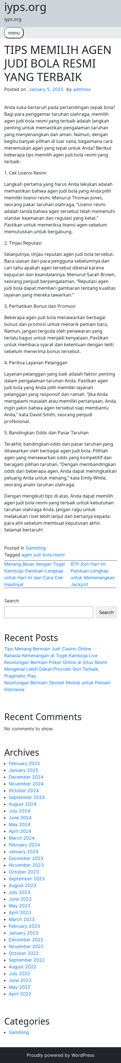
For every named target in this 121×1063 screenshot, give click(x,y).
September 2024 (27, 797)
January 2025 (23, 770)
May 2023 (19, 906)
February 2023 (24, 926)
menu (14, 33)
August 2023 (22, 885)
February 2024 (24, 845)
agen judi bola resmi (43, 554)
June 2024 (20, 817)
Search (11, 601)
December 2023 (26, 858)
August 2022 (22, 967)
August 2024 (22, 804)
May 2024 (19, 824)
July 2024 (19, 811)
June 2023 (20, 899)
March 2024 (22, 838)
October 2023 (24, 872)
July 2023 (19, 892)
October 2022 (24, 953)
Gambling (36, 548)
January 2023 (23, 933)
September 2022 (27, 960)
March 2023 (22, 919)
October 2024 (24, 790)
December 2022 (26, 939)
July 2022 (19, 973)
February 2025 (24, 763)
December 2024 (26, 777)
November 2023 (26, 865)
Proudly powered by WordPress (60, 1055)
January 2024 (23, 851)
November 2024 (26, 784)
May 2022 (19, 987)
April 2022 (20, 994)
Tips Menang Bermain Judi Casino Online (47, 649)
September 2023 (27, 878)
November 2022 (26, 946)
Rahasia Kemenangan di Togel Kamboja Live (51, 655)
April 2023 (20, 912)
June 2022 (20, 980)
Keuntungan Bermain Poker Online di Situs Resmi (55, 662)
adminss (82, 89)
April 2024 (20, 831)
